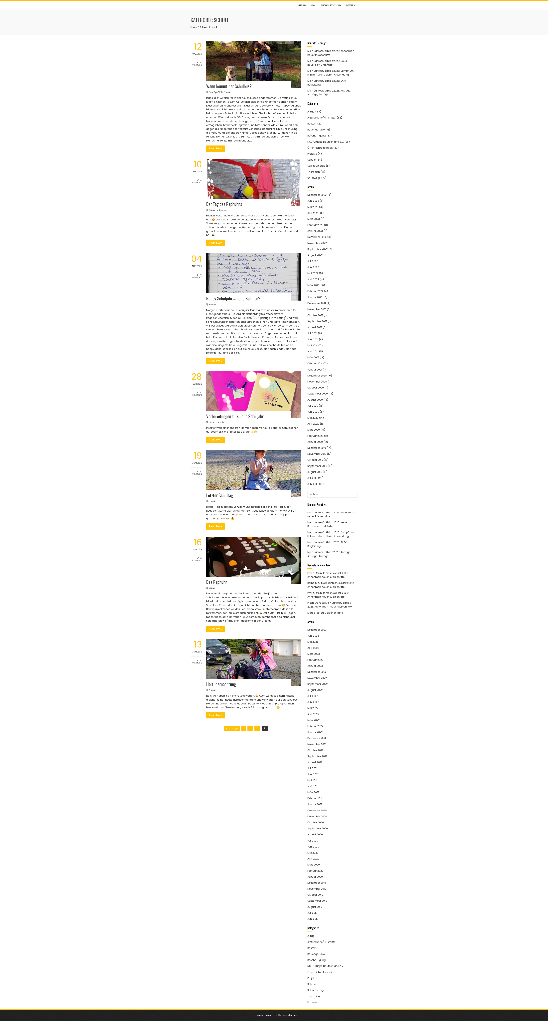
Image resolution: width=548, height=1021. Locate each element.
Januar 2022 (315, 297)
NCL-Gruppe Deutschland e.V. (325, 141)
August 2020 (315, 399)
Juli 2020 (312, 405)
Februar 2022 (315, 291)
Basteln (212, 422)
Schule (227, 92)
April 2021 (312, 351)
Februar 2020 (315, 436)
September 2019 (317, 466)
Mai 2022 (312, 273)
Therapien (313, 172)
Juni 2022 (313, 267)
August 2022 (315, 255)
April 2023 (313, 213)
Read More (215, 148)
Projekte (312, 153)
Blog (313, 5)
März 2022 (313, 285)
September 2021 (317, 321)
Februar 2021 (315, 363)
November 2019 (316, 454)
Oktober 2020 (315, 387)
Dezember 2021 (316, 303)
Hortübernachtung (221, 684)
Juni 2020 (313, 411)
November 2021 (316, 309)
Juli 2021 (312, 333)
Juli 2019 (312, 478)
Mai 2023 (312, 207)
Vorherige (232, 728)
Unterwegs (222, 210)
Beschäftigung (316, 135)
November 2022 (317, 243)
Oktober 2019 (315, 460)
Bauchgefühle (216, 92)
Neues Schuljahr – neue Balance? (233, 298)
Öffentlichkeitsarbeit (320, 147)
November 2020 (317, 381)
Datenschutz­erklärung (331, 5)
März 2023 (313, 219)
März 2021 (313, 357)
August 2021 (314, 327)
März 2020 (313, 429)
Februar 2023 (315, 225)
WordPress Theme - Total (265, 1015)
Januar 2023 (315, 231)
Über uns (302, 5)
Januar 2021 (314, 369)
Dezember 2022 (317, 237)
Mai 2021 (312, 345)
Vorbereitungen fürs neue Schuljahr (235, 416)
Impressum (350, 5)
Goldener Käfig (334, 613)
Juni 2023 (313, 201)
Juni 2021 (312, 339)
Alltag (311, 111)
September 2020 (317, 393)
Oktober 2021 (315, 315)
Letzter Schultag (219, 495)
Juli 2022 (312, 261)
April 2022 (313, 279)
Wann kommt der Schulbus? (229, 86)
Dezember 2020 (317, 375)
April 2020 (313, 423)
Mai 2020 (312, 417)
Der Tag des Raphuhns (224, 203)
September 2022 (317, 249)
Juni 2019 (312, 484)
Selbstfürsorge (316, 165)
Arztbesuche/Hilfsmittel (321, 117)
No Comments (197, 63)
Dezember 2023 (317, 195)
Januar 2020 (315, 442)
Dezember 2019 (316, 448)
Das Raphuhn (216, 581)
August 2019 (314, 472)
